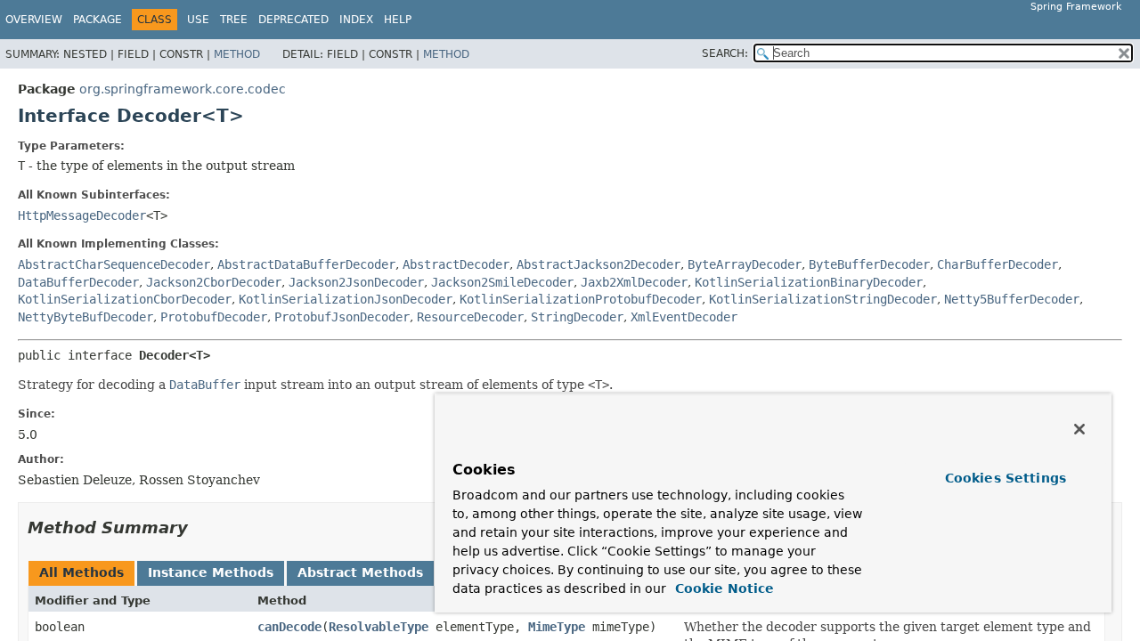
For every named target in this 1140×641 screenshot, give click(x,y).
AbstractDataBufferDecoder (306, 264)
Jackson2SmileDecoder (502, 282)
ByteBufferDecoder (869, 264)
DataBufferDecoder (78, 282)
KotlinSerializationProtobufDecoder (581, 299)
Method (237, 54)
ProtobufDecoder (213, 317)
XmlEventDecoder (684, 317)
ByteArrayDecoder (745, 264)
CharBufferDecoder (997, 264)
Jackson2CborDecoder (213, 282)
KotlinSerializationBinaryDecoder (809, 282)
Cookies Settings (1005, 478)
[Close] (1079, 429)
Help (397, 19)
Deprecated (293, 19)
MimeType (556, 627)
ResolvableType (378, 627)
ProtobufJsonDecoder (342, 317)
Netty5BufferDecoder (1011, 299)
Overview (33, 19)
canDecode (289, 627)
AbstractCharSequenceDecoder (114, 264)
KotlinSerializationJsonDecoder (345, 299)
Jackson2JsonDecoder (356, 282)
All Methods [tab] (81, 572)
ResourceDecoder (470, 317)
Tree (234, 19)
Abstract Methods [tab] (360, 572)
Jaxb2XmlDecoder (634, 282)
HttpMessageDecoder (82, 215)
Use (198, 19)
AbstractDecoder (456, 264)
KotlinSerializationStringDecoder (823, 299)
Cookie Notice (722, 588)
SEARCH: (725, 53)
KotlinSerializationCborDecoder (125, 299)
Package (97, 19)
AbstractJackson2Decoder (598, 264)
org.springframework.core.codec (182, 89)
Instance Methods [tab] (210, 572)
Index (356, 19)
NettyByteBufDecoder (85, 317)
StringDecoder (577, 317)
